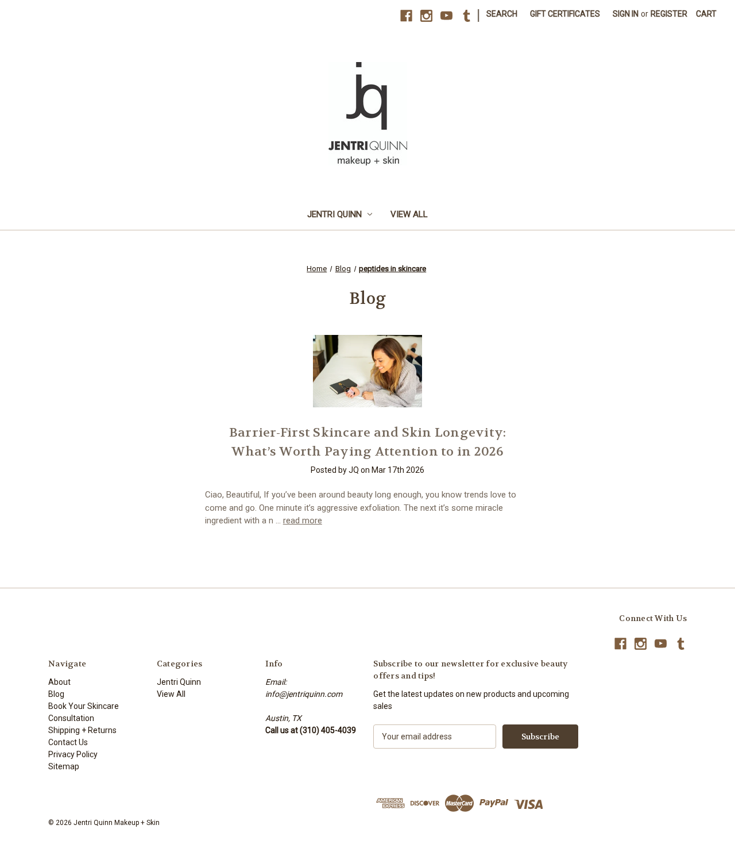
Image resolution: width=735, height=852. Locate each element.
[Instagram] (426, 16)
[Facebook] (406, 16)
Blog (56, 694)
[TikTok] (467, 16)
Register (669, 13)
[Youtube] (446, 16)
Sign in (626, 13)
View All (409, 214)
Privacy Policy (73, 754)
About (59, 682)
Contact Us (68, 742)
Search (501, 13)
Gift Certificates (565, 13)
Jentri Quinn (334, 214)
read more (302, 520)
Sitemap (63, 766)
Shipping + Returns (82, 730)
